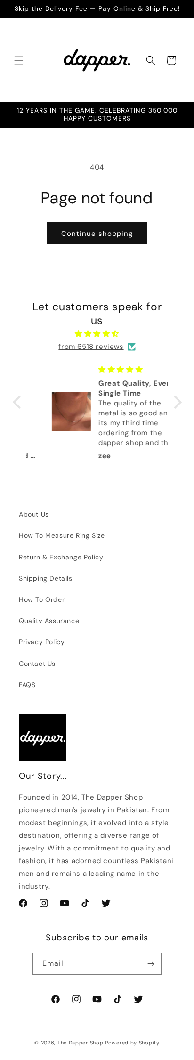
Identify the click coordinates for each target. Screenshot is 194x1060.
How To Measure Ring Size (62, 535)
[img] (97, 333)
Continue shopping (97, 233)
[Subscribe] (150, 964)
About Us (34, 514)
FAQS (27, 684)
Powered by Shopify (132, 1042)
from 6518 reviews (90, 346)
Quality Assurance (49, 620)
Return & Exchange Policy (61, 557)
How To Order (42, 599)
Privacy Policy (42, 642)
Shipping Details (46, 578)
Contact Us (37, 663)
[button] (18, 60)
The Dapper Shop (80, 1042)
